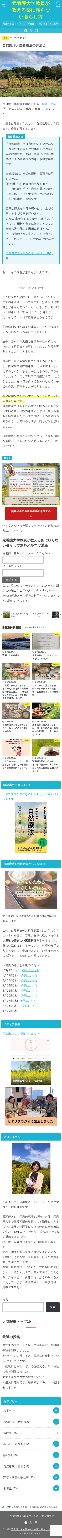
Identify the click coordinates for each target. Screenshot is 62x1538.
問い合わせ (48, 1515)
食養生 (10, 1488)
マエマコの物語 (26, 24)
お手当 (10, 1410)
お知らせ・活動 (16, 1421)
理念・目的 (8, 24)
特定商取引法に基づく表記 (24, 1515)
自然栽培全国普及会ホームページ (27, 253)
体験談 (10, 1432)
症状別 (10, 1455)
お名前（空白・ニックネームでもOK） (26, 553)
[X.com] (31, 30)
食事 (5, 38)
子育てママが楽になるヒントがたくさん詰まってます (30, 797)
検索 (5, 1299)
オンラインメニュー (48, 24)
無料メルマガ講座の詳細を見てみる (31, 513)
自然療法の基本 (16, 1466)
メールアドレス (12, 566)
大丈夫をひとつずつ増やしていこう (25, 1376)
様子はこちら (30, 970)
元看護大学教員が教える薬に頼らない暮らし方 (31, 10)
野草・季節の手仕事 (19, 1477)
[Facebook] (25, 30)
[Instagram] (36, 30)
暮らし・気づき (16, 1443)
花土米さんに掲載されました (20, 1033)
